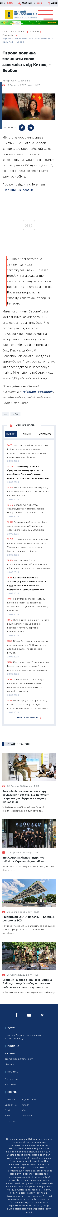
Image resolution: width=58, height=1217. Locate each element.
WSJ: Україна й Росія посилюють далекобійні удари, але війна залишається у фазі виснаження (28, 564)
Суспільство (29, 1100)
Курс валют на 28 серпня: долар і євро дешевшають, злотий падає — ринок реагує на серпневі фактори (28, 666)
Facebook (45, 392)
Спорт (25, 1105)
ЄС (6, 414)
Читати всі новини (27, 718)
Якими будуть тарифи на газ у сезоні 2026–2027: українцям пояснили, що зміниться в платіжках (27, 704)
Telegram (29, 392)
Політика (10, 1100)
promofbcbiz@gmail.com (19, 1059)
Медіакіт (9, 1064)
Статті (25, 1110)
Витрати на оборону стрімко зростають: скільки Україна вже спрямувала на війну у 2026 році (27, 526)
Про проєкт (11, 1079)
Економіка (11, 1105)
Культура (10, 1121)
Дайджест (28, 1116)
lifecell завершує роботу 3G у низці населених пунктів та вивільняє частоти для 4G (28, 491)
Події (7, 1110)
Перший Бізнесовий (18, 190)
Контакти (10, 1085)
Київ (7, 1116)
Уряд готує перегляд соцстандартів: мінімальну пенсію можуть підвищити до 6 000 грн (25, 509)
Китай (15, 414)
